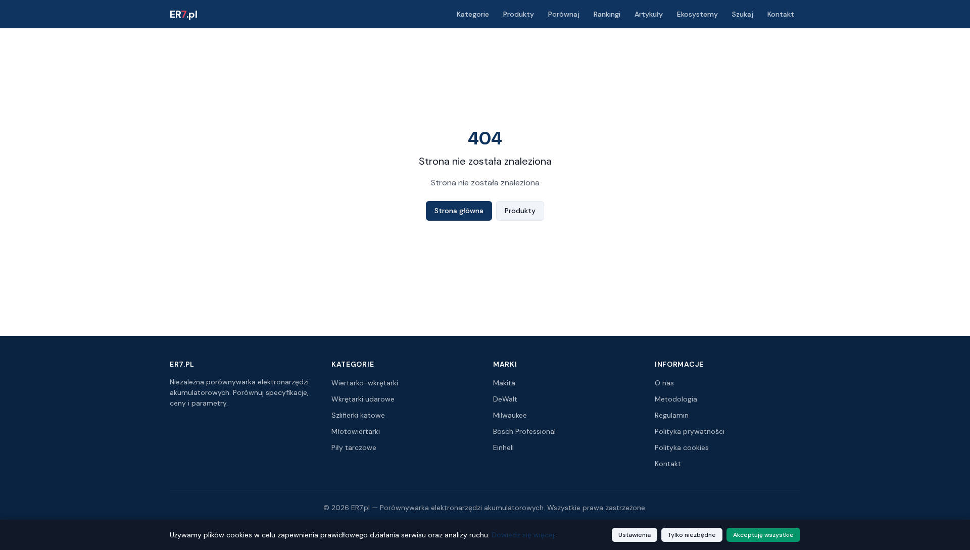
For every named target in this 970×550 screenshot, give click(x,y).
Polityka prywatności (689, 431)
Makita (504, 382)
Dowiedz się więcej (523, 534)
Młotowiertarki (355, 431)
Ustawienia (634, 535)
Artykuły (649, 14)
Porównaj (563, 14)
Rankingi (607, 14)
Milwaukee (510, 415)
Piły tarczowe (353, 447)
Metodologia (676, 399)
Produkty (518, 14)
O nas (664, 382)
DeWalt (505, 399)
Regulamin (672, 415)
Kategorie (473, 14)
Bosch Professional (524, 431)
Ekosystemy (697, 14)
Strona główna (458, 210)
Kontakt (780, 14)
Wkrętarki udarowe (363, 399)
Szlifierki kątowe (358, 415)
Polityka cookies (682, 447)
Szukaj (742, 14)
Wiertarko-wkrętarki (364, 382)
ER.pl (184, 14)
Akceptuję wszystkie (763, 535)
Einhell (503, 447)
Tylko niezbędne (692, 535)
